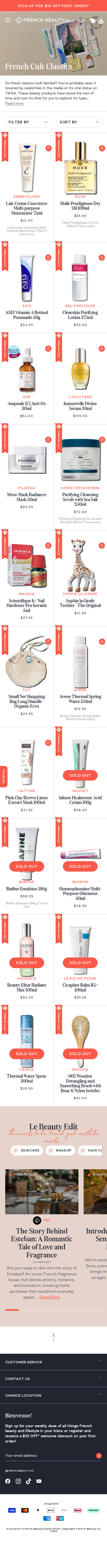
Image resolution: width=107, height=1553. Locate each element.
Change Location (23, 1395)
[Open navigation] (7, 20)
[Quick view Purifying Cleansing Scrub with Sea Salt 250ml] (102, 440)
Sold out (80, 775)
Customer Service (23, 1362)
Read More (49, 1297)
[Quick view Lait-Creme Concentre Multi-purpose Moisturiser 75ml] (48, 148)
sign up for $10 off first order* (53, 6)
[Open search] (84, 20)
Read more (14, 103)
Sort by (68, 122)
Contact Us (17, 1379)
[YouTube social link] (39, 1481)
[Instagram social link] (18, 1481)
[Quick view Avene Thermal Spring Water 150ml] (102, 641)
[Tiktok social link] (28, 1481)
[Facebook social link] (7, 1481)
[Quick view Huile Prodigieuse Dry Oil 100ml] (102, 148)
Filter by (19, 122)
